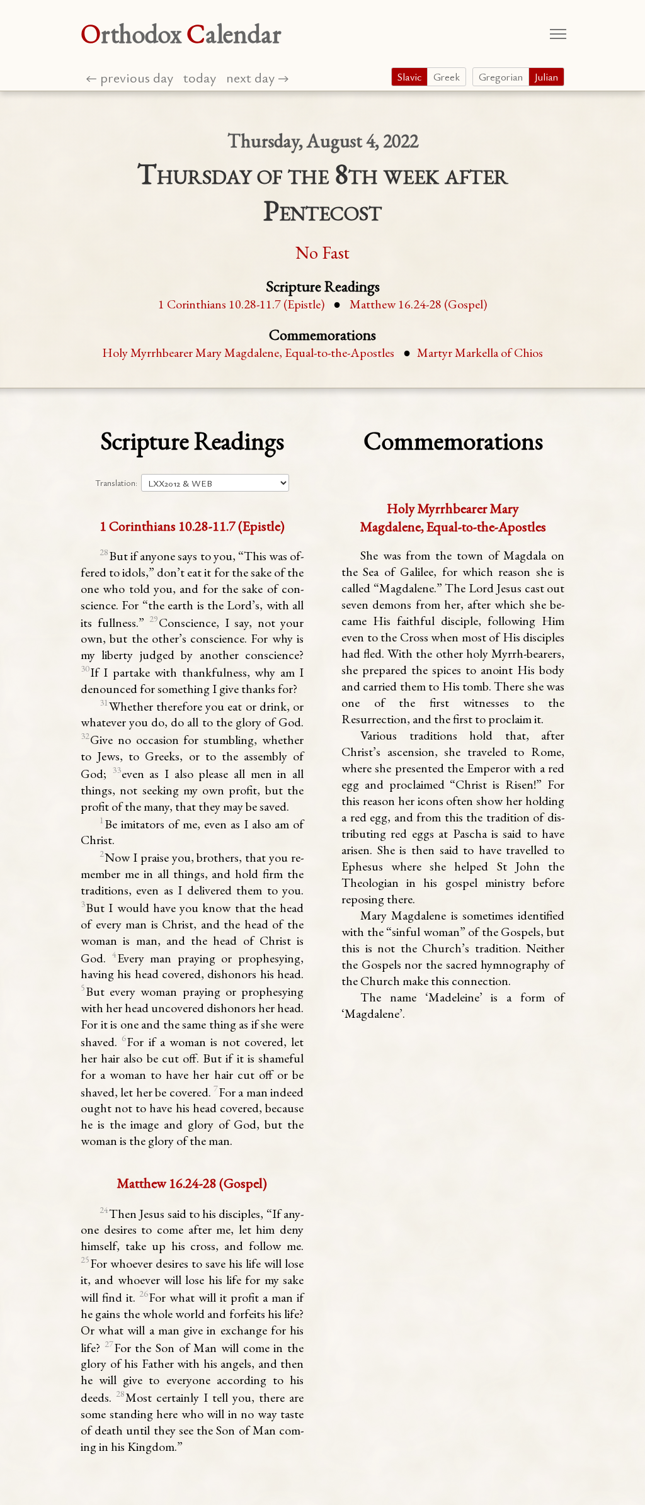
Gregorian (501, 77)
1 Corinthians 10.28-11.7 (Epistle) (242, 304)
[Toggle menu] (558, 34)
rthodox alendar (181, 33)
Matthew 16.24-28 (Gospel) (418, 304)
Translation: (116, 482)
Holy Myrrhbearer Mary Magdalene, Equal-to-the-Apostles (248, 352)
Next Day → (257, 77)
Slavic (409, 77)
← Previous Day (129, 77)
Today (199, 77)
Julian (546, 77)
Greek (446, 77)
